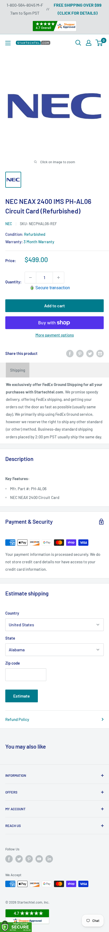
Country (12, 613)
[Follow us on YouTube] (39, 859)
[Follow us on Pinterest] (29, 859)
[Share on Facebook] (70, 353)
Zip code (12, 663)
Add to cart (54, 305)
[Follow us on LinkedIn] (49, 859)
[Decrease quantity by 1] (30, 277)
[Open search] (78, 43)
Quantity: (13, 281)
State (10, 638)
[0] (99, 43)
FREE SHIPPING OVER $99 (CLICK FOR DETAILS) (78, 8)
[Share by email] (100, 353)
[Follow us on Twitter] (19, 859)
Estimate (21, 695)
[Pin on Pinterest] (80, 353)
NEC (8, 223)
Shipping (17, 370)
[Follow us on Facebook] (9, 859)
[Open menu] (8, 43)
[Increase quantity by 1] (58, 277)
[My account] (88, 43)
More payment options (54, 335)
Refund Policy (17, 719)
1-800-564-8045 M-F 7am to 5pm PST (25, 8)
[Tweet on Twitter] (90, 353)
